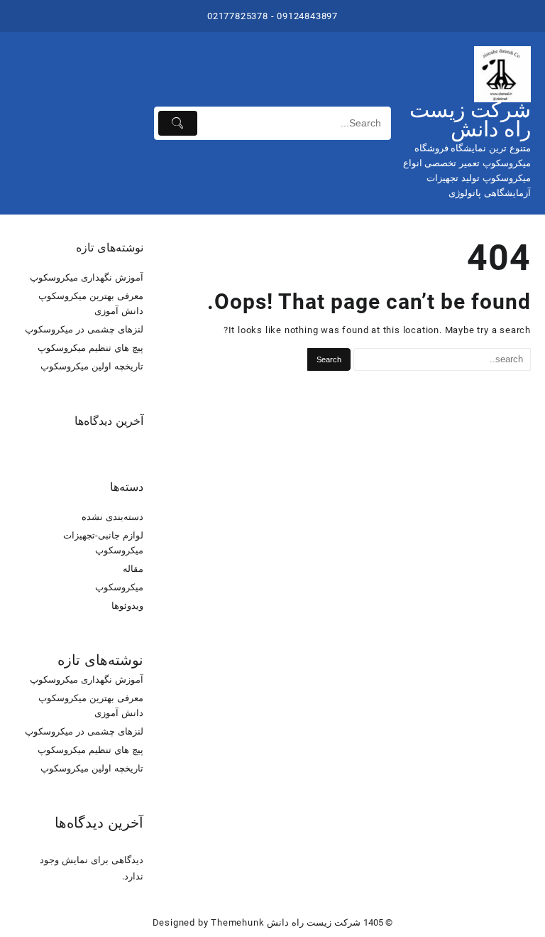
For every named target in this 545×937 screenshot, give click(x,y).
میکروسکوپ (119, 587)
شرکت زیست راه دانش (470, 119)
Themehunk (237, 922)
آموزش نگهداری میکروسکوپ (86, 277)
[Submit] (177, 123)
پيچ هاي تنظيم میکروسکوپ (90, 347)
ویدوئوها (127, 605)
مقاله (133, 568)
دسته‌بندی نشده (112, 516)
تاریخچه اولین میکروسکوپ (91, 366)
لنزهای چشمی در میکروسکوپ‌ (84, 329)
